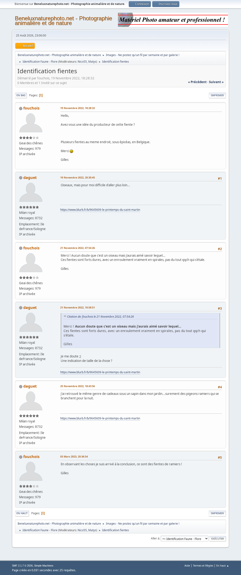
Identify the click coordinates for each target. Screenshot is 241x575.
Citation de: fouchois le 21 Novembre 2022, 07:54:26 (100, 317)
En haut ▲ (222, 565)
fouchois (31, 108)
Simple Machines (43, 565)
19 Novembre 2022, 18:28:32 (77, 108)
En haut (22, 513)
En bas (20, 95)
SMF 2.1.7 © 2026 (22, 565)
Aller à (155, 538)
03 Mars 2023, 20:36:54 (74, 456)
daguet (30, 177)
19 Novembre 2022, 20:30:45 (77, 177)
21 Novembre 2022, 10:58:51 (77, 307)
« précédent (197, 82)
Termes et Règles (203, 565)
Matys (92, 62)
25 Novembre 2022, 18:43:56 (77, 386)
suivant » (216, 82)
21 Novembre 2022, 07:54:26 (77, 248)
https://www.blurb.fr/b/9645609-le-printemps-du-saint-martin (100, 210)
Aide (187, 565)
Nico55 (82, 62)
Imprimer (217, 95)
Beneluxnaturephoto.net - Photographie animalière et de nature (63, 20)
